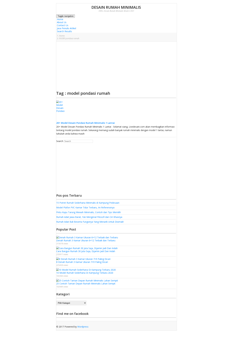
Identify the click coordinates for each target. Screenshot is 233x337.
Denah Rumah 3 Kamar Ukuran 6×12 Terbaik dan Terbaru (85, 240)
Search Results (64, 31)
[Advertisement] (116, 66)
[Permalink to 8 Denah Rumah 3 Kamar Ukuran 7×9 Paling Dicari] (83, 258)
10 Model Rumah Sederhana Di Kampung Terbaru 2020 (84, 272)
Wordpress (82, 326)
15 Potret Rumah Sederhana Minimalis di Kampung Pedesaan (87, 202)
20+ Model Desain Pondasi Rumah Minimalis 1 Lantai (85, 122)
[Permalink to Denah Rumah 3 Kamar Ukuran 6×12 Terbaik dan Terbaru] (87, 237)
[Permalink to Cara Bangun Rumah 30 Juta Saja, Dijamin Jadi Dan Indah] (87, 248)
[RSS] (57, 329)
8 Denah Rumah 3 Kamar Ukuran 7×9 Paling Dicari (82, 261)
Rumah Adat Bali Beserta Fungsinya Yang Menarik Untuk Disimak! (90, 221)
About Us (61, 22)
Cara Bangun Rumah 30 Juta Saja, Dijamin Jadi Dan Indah (85, 251)
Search (59, 141)
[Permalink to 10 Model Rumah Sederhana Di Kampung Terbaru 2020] (86, 269)
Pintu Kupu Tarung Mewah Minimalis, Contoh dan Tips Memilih (88, 212)
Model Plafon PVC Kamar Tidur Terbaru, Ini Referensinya (85, 207)
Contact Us (62, 25)
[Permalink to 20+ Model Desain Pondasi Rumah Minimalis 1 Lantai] (62, 120)
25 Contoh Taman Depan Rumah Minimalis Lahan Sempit (85, 283)
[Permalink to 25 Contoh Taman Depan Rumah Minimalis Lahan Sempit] (87, 280)
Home (59, 19)
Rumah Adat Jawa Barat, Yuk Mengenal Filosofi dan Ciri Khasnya (89, 216)
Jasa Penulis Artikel (66, 28)
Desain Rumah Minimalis (116, 7)
